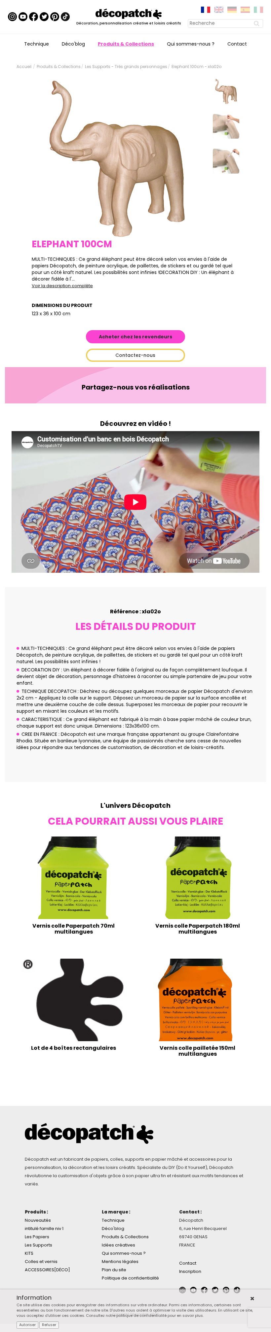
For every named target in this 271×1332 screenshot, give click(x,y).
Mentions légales (120, 1261)
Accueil (24, 66)
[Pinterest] (54, 16)
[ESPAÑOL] (245, 9)
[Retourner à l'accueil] (129, 13)
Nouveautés (38, 1220)
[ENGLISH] (218, 9)
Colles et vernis (41, 1261)
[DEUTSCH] (232, 9)
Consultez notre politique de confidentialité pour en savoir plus (144, 1315)
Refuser (49, 1324)
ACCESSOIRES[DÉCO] (47, 1270)
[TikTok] (65, 16)
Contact (237, 44)
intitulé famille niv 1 (44, 1228)
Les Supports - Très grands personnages (126, 66)
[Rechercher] (257, 23)
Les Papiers (37, 1237)
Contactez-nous (135, 355)
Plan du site (114, 1270)
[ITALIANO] (258, 9)
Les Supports (38, 1245)
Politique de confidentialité (130, 1278)
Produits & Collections (126, 44)
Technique (36, 44)
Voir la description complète (62, 286)
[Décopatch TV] (23, 16)
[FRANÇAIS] (205, 9)
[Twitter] (44, 16)
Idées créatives (118, 1245)
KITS (29, 1253)
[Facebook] (33, 16)
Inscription (190, 1271)
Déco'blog (73, 44)
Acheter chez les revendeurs (135, 336)
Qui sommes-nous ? (190, 44)
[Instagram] (12, 16)
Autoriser (27, 1324)
